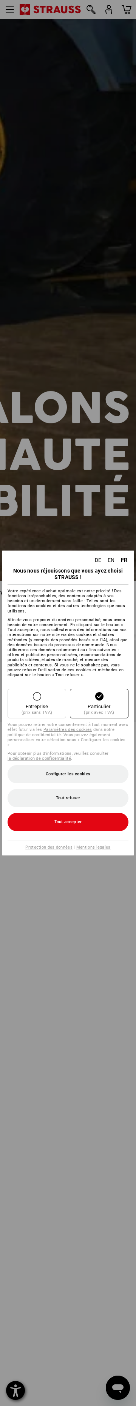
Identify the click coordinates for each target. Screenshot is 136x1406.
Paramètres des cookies (67, 729)
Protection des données (49, 847)
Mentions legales (93, 847)
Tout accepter (68, 821)
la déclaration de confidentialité (39, 758)
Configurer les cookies (68, 774)
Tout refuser (68, 797)
